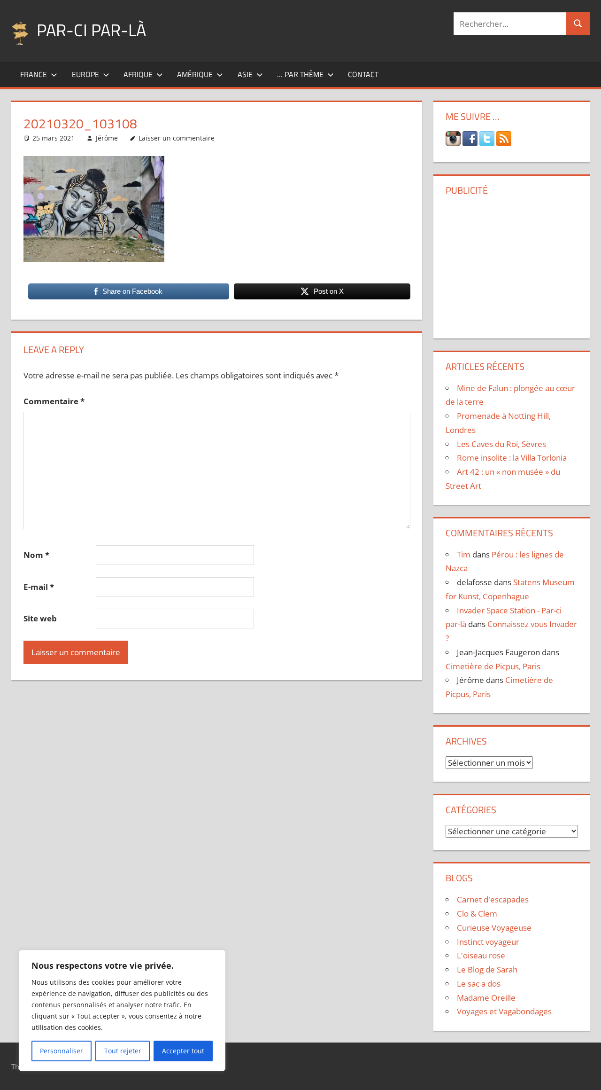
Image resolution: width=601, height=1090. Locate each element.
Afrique (138, 74)
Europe (85, 74)
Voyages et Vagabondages (504, 1011)
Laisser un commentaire (177, 137)
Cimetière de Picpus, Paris (493, 666)
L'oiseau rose (481, 955)
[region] (122, 1010)
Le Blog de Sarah (487, 969)
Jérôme (107, 137)
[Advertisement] (511, 263)
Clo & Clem (477, 913)
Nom (36, 554)
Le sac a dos (479, 983)
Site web (40, 618)
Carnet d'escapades (493, 899)
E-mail (38, 586)
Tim (463, 554)
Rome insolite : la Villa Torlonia (512, 457)
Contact (363, 74)
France (33, 74)
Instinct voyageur (488, 941)
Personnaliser (61, 1050)
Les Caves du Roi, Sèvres (501, 444)
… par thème (300, 74)
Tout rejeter (122, 1050)
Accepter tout (183, 1050)
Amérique (195, 74)
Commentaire (54, 401)
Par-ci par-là (91, 30)
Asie (245, 74)
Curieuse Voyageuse (494, 927)
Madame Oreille (486, 997)
